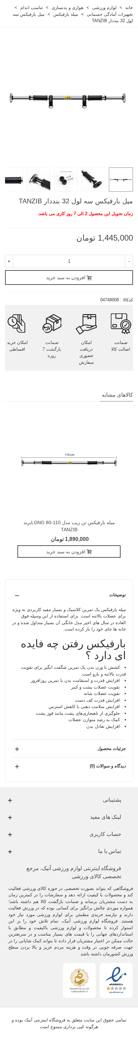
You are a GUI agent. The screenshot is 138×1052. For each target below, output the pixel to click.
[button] (69, 595)
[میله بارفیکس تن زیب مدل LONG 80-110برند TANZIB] (69, 462)
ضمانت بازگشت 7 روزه (52, 349)
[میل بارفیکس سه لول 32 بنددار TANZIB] (69, 97)
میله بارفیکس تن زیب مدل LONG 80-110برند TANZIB (69, 526)
